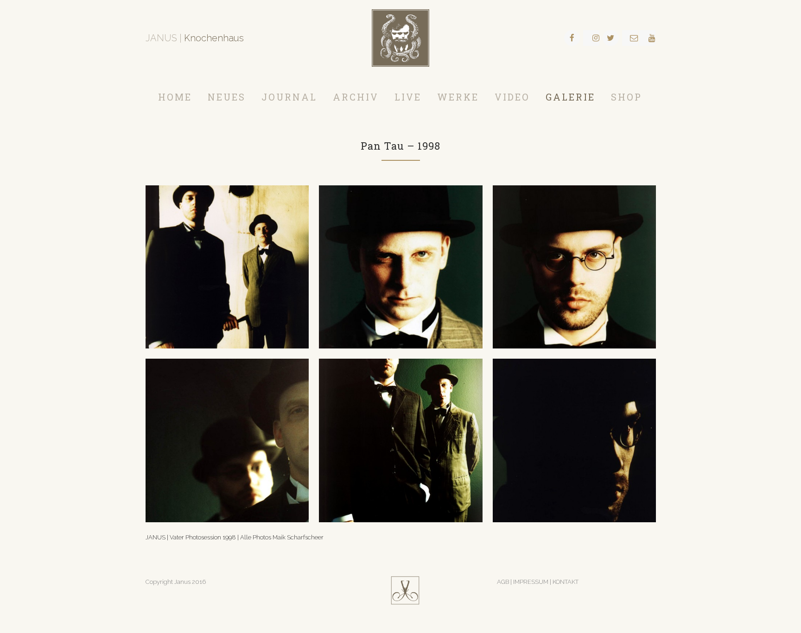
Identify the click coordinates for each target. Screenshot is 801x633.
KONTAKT (565, 581)
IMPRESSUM (531, 581)
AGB (503, 581)
